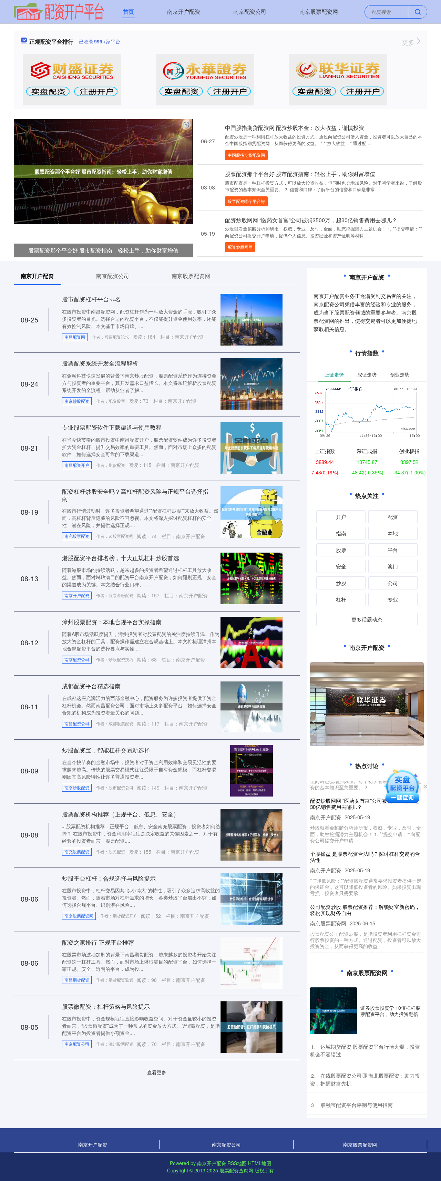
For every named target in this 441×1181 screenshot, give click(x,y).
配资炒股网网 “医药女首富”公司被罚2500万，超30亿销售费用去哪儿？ (311, 220)
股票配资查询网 (236, 1170)
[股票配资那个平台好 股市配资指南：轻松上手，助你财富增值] (103, 170)
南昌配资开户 (76, 465)
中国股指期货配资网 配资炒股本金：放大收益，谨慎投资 (294, 128)
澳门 (393, 566)
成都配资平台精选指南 (91, 685)
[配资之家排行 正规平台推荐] (251, 962)
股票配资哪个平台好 (246, 201)
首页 (128, 12)
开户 (341, 516)
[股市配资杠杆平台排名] (251, 319)
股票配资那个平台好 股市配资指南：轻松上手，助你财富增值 (103, 250)
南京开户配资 (183, 12)
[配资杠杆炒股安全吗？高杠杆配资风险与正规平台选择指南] (251, 511)
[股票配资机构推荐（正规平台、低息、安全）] (251, 834)
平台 (393, 549)
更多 (409, 42)
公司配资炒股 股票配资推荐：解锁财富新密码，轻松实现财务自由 (365, 898)
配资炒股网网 (240, 247)
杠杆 (341, 599)
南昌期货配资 (76, 980)
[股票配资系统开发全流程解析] (251, 383)
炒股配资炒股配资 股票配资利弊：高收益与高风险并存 (365, 951)
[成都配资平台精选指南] (251, 705)
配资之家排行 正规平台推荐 (98, 942)
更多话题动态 (366, 619)
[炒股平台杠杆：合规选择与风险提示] (251, 898)
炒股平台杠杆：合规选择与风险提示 (109, 878)
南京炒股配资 (76, 401)
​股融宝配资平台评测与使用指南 (356, 1104)
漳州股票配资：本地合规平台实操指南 (112, 621)
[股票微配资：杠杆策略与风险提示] (251, 1026)
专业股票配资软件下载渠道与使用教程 (112, 427)
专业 (393, 599)
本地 (393, 533)
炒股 (341, 582)
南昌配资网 (74, 337)
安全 (341, 566)
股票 (341, 549)
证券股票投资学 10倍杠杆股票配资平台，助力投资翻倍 (390, 1010)
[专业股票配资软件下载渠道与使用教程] (251, 447)
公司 (393, 582)
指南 (341, 533)
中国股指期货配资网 (246, 155)
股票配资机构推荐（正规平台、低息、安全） (120, 814)
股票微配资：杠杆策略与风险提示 (106, 1006)
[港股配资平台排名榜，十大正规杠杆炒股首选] (251, 577)
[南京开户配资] (59, 11)
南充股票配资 (76, 536)
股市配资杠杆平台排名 (91, 299)
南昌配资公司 (76, 723)
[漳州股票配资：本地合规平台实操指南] (251, 641)
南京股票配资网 (318, 12)
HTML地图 (259, 1163)
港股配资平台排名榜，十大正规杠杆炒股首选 (120, 557)
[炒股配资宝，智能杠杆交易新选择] (251, 770)
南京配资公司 (249, 12)
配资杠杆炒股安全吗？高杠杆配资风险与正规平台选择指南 (135, 494)
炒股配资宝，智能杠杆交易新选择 (106, 750)
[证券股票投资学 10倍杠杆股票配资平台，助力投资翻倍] (333, 1010)
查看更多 (156, 1072)
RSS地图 (237, 1163)
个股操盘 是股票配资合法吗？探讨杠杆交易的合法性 (365, 845)
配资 (393, 516)
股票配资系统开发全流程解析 (100, 363)
